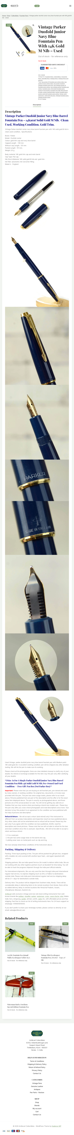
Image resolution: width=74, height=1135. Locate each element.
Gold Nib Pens (46, 78)
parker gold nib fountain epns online (48, 94)
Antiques (37, 1089)
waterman (40, 896)
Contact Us (37, 1073)
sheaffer (28, 896)
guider (23, 899)
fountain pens (46, 89)
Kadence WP (56, 1126)
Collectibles (57, 76)
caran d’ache (54, 896)
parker (33, 896)
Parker (44, 99)
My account (37, 1108)
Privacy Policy (37, 1070)
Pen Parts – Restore (37, 1092)
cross (47, 896)
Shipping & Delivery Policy (37, 1064)
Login (37, 6)
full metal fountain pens (58, 89)
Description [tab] (37, 105)
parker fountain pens (62, 92)
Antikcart (8, 894)
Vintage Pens (54, 78)
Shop (37, 1102)
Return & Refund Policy (37, 1067)
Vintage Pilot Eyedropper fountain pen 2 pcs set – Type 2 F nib (53, 957)
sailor (40, 899)
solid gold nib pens (49, 95)
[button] (33, 25)
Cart (37, 1112)
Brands (37, 1105)
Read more (20, 965)
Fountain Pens (49, 76)
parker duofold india (49, 92)
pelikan (21, 896)
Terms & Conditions (37, 1061)
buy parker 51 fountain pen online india (53, 82)
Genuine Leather (37, 1086)
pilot (61, 896)
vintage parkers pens (44, 97)
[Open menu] (71, 5)
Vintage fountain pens (62, 95)
